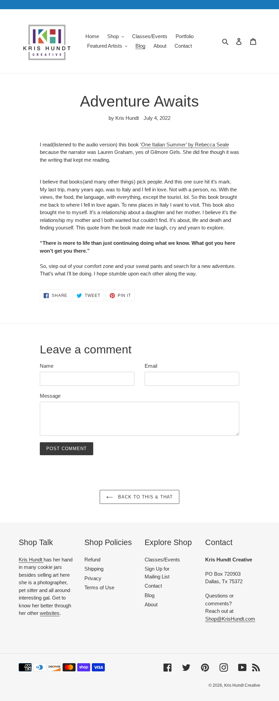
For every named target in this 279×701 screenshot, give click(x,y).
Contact (153, 586)
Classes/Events (162, 559)
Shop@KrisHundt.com (230, 619)
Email (151, 366)
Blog (149, 595)
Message (50, 396)
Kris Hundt (31, 559)
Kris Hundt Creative (242, 685)
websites (50, 613)
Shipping (93, 569)
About (151, 604)
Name (46, 366)
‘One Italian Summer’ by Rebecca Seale (184, 144)
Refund (92, 559)
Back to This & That (144, 496)
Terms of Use (99, 587)
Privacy (92, 578)
